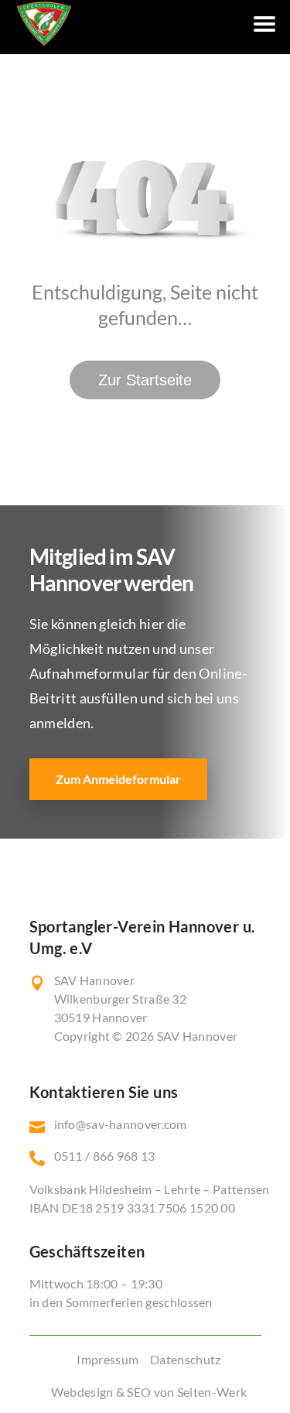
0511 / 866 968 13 (104, 1155)
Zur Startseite (145, 379)
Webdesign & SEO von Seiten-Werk (149, 1391)
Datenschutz (185, 1359)
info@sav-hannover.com (120, 1124)
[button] (28, 1385)
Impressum (107, 1359)
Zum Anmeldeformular (118, 779)
